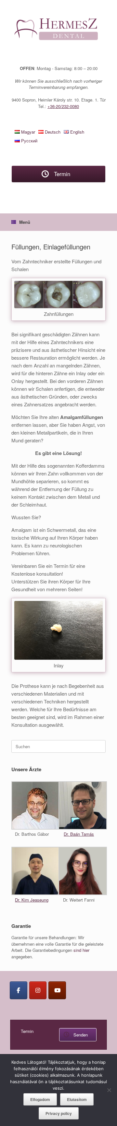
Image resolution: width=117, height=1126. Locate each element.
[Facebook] (18, 990)
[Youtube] (57, 990)
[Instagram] (38, 990)
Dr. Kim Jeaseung (31, 900)
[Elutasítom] (109, 1090)
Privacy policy (59, 1113)
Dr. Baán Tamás (79, 834)
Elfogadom (40, 1099)
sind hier (81, 950)
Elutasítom (77, 1099)
